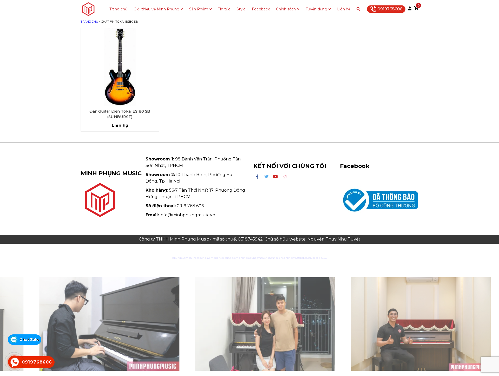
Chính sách (286, 9)
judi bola (315, 257)
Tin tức (224, 9)
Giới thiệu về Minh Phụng (156, 9)
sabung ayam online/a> (261, 257)
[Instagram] (284, 177)
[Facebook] (257, 177)
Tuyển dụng (316, 9)
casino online (284, 257)
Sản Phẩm (198, 9)
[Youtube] (275, 177)
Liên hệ (343, 9)
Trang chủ (118, 9)
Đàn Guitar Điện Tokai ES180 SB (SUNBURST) (119, 114)
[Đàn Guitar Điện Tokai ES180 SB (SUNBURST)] (120, 67)
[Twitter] (266, 177)
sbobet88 (304, 257)
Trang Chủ (89, 21)
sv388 (295, 257)
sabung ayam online (184, 257)
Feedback (261, 9)
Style (241, 9)
